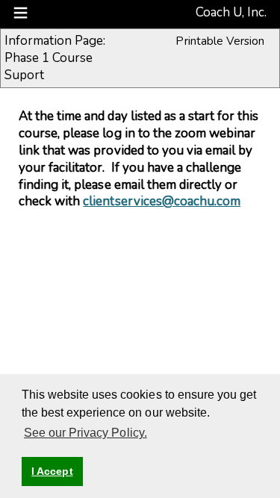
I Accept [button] (51, 471)
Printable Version (219, 41)
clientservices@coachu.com (161, 201)
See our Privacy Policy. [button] (85, 432)
